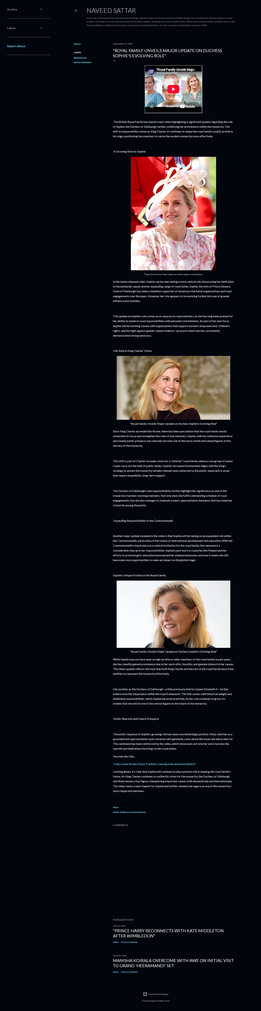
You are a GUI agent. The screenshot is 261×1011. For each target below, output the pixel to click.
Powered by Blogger (159, 994)
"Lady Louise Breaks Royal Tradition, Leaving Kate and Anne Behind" (154, 764)
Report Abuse (16, 46)
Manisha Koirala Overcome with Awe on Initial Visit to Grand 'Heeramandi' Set (173, 963)
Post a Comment (129, 942)
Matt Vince (164, 1000)
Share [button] (77, 43)
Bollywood (80, 57)
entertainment (82, 62)
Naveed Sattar (111, 10)
